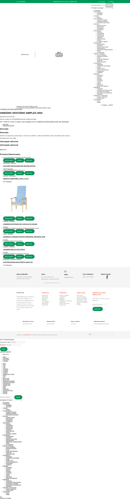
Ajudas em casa (101, 25)
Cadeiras (99, 79)
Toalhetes (99, 72)
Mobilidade (97, 87)
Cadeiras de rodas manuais (104, 90)
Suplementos (97, 99)
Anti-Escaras (97, 12)
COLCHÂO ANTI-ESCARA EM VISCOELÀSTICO (19, 166)
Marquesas (100, 84)
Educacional (100, 26)
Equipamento (97, 43)
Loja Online (6, 359)
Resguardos (100, 71)
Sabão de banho (101, 61)
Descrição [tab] (4, 129)
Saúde (99, 102)
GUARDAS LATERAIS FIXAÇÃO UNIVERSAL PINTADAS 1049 (24, 237)
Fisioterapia (100, 29)
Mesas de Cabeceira (102, 86)
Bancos (99, 78)
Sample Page (6, 383)
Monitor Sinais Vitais (102, 47)
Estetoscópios (101, 44)
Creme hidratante (101, 55)
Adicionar (10, 169)
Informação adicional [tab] (9, 141)
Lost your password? (5, 351)
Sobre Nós (6, 358)
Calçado (96, 16)
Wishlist (5, 391)
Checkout (5, 369)
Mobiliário (96, 74)
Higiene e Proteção (99, 53)
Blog (4, 364)
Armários (99, 76)
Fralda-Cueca (100, 68)
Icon (4, 377)
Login (3, 349)
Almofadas (100, 13)
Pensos (99, 40)
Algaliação (100, 64)
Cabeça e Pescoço (102, 97)
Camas (99, 82)
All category (97, 10)
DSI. (57, 334)
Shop (4, 386)
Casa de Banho (98, 18)
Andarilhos (100, 88)
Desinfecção (100, 34)
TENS (98, 51)
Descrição (5, 124)
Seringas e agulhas (102, 41)
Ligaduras (99, 37)
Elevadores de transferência (104, 93)
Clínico (99, 83)
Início (4, 357)
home (17, 108)
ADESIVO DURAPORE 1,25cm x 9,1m (16, 178)
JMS (60, 121)
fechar (9, 498)
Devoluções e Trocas (82, 299)
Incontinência (97, 63)
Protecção (100, 60)
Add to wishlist (9, 160)
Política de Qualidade (82, 298)
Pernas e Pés (100, 98)
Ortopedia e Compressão (101, 95)
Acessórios (100, 75)
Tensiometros (100, 52)
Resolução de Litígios (82, 300)
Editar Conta (80, 295)
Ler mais (5, 227)
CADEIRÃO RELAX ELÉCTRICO (14, 249)
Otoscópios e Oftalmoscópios (105, 49)
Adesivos (99, 32)
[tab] (50, 124)
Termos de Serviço (81, 296)
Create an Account (9, 339)
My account (6, 378)
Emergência (100, 28)
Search (109, 5)
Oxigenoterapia (101, 39)
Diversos (96, 24)
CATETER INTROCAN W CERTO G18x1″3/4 (18, 262)
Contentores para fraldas (103, 66)
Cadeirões (100, 80)
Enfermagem (97, 30)
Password (3, 345)
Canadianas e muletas (103, 91)
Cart (4, 366)
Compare (19, 160)
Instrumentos (100, 36)
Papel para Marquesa (103, 59)
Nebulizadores (101, 48)
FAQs (4, 375)
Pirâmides (100, 94)
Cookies (79, 304)
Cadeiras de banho (102, 20)
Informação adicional (8, 125)
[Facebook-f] (107, 277)
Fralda (99, 67)
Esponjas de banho (102, 56)
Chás (98, 101)
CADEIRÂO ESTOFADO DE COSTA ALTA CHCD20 (20, 224)
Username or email (5, 342)
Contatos (5, 361)
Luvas (98, 57)
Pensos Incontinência (103, 70)
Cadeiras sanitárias (102, 21)
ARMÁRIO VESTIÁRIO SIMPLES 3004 (47, 121)
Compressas (100, 33)
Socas (99, 17)
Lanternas (99, 45)
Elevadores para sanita (103, 22)
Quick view (29, 160)
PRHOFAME (65, 121)
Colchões (99, 14)
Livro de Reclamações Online (82, 303)
